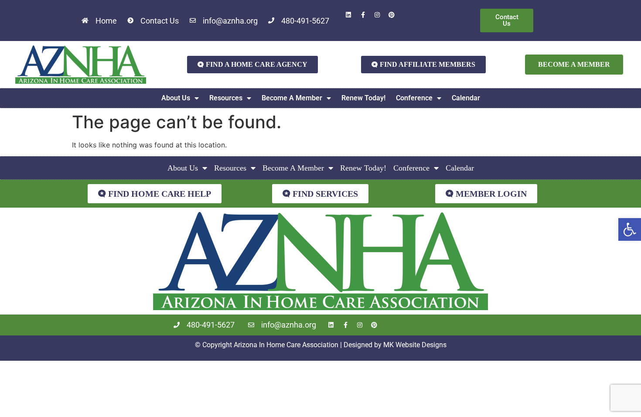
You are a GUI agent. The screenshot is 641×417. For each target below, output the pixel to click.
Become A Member (292, 98)
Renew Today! (363, 98)
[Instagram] (377, 15)
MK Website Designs (415, 345)
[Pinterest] (391, 15)
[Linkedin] (348, 15)
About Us (175, 98)
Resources (225, 98)
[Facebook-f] (363, 15)
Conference (414, 98)
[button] (629, 229)
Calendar (466, 98)
